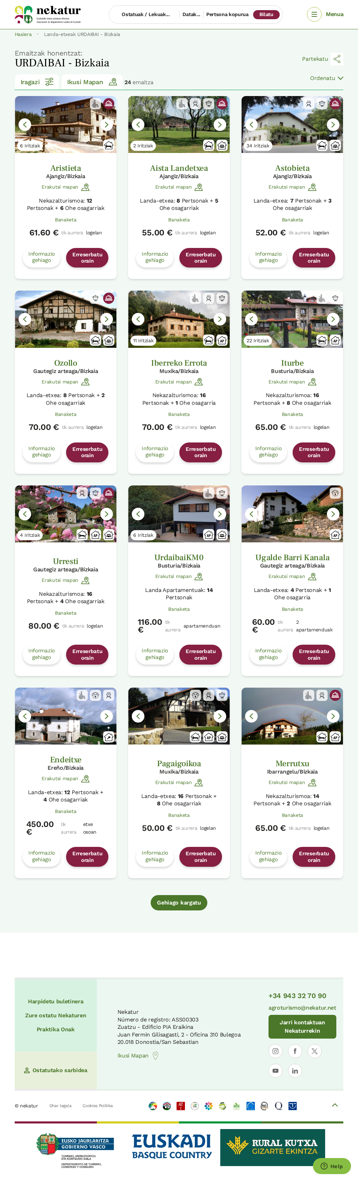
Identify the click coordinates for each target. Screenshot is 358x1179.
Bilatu (266, 14)
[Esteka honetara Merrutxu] (292, 716)
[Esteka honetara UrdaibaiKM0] (179, 513)
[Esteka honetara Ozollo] (65, 319)
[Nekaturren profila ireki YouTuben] (275, 1071)
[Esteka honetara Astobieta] (292, 124)
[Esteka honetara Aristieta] (65, 124)
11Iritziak (143, 340)
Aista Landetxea (179, 168)
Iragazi (30, 82)
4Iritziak (30, 535)
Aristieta (65, 168)
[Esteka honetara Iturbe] (292, 319)
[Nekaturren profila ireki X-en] (315, 1051)
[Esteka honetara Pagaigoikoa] (179, 716)
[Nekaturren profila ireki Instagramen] (275, 1051)
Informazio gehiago (41, 257)
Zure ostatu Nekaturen (55, 1015)
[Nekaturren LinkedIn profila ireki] (295, 1071)
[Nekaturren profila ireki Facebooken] (295, 1051)
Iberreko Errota (179, 363)
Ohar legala (60, 1105)
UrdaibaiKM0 (178, 557)
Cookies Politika (98, 1105)
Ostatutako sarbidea (60, 1070)
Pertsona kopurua (227, 14)
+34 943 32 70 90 (297, 995)
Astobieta (292, 168)
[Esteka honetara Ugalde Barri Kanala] (292, 513)
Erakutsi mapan (60, 187)
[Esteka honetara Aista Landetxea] (179, 124)
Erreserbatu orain (87, 257)
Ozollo (65, 363)
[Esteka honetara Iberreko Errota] (179, 319)
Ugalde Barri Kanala (292, 557)
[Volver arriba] (335, 1106)
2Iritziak (143, 145)
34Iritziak (258, 145)
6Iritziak (30, 145)
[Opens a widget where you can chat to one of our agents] (332, 1167)
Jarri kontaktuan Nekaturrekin (302, 1026)
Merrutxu (292, 763)
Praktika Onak (56, 1029)
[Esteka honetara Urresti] (65, 513)
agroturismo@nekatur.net (302, 1007)
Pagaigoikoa (179, 763)
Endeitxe (65, 759)
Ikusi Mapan (85, 82)
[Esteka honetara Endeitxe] (65, 716)
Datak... (191, 14)
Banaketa (65, 219)
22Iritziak (257, 340)
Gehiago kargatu (179, 902)
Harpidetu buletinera (56, 1001)
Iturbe (292, 363)
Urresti (65, 561)
